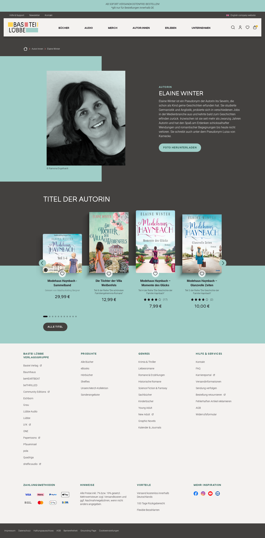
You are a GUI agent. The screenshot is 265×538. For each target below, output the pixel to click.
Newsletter (34, 15)
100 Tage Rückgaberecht (151, 503)
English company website (243, 15)
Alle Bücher (87, 361)
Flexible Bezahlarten (148, 509)
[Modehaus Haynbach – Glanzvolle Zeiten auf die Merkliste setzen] (202, 243)
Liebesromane (146, 368)
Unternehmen (201, 28)
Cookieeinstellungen (109, 530)
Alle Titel (55, 327)
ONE (25, 431)
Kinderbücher (146, 401)
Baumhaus (29, 372)
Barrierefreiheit (71, 530)
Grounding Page (88, 530)
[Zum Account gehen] (240, 27)
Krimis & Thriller (147, 361)
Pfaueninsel (30, 444)
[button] (62, 271)
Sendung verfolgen (206, 388)
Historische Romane (149, 381)
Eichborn (28, 398)
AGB (198, 407)
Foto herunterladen (180, 147)
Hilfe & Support (16, 15)
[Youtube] (210, 493)
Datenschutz (24, 530)
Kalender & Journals (149, 427)
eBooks (85, 368)
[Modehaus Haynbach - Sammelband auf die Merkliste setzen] (62, 253)
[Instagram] (203, 493)
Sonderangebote (90, 394)
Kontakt (48, 15)
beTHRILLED (30, 385)
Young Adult (145, 407)
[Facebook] (196, 493)
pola (25, 450)
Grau (26, 404)
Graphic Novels (147, 420)
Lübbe (26, 418)
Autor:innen (37, 49)
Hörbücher (87, 375)
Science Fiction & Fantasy (152, 388)
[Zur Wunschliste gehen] (247, 27)
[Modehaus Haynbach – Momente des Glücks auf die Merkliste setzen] (155, 241)
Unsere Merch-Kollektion (94, 388)
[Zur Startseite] (25, 49)
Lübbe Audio (30, 411)
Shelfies (85, 381)
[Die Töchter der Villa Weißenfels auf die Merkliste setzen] (109, 242)
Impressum (9, 530)
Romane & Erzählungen (151, 375)
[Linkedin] (217, 493)
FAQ (198, 368)
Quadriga (28, 457)
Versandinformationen (208, 381)
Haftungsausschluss (44, 530)
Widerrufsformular (206, 414)
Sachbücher (145, 394)
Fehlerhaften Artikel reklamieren (213, 401)
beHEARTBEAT (31, 378)
